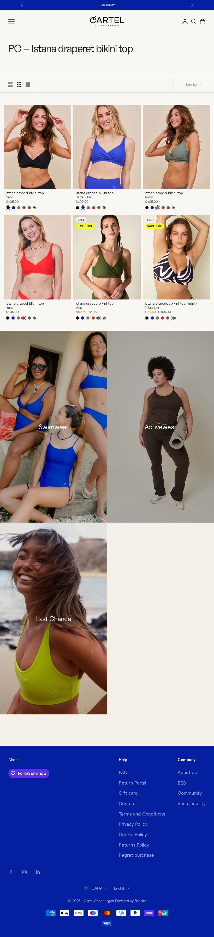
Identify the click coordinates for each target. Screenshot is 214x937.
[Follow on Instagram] (24, 872)
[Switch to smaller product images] (19, 84)
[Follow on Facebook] (11, 872)
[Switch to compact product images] (28, 84)
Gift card (128, 793)
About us (187, 772)
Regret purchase (136, 855)
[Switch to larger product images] (10, 84)
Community (190, 793)
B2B (182, 783)
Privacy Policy (133, 824)
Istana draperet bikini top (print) (171, 303)
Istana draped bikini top (25, 193)
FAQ (123, 772)
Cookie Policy (133, 834)
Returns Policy (134, 845)
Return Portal (132, 783)
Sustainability (192, 803)
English (119, 888)
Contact (127, 803)
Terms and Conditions (142, 814)
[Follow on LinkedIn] (38, 872)
